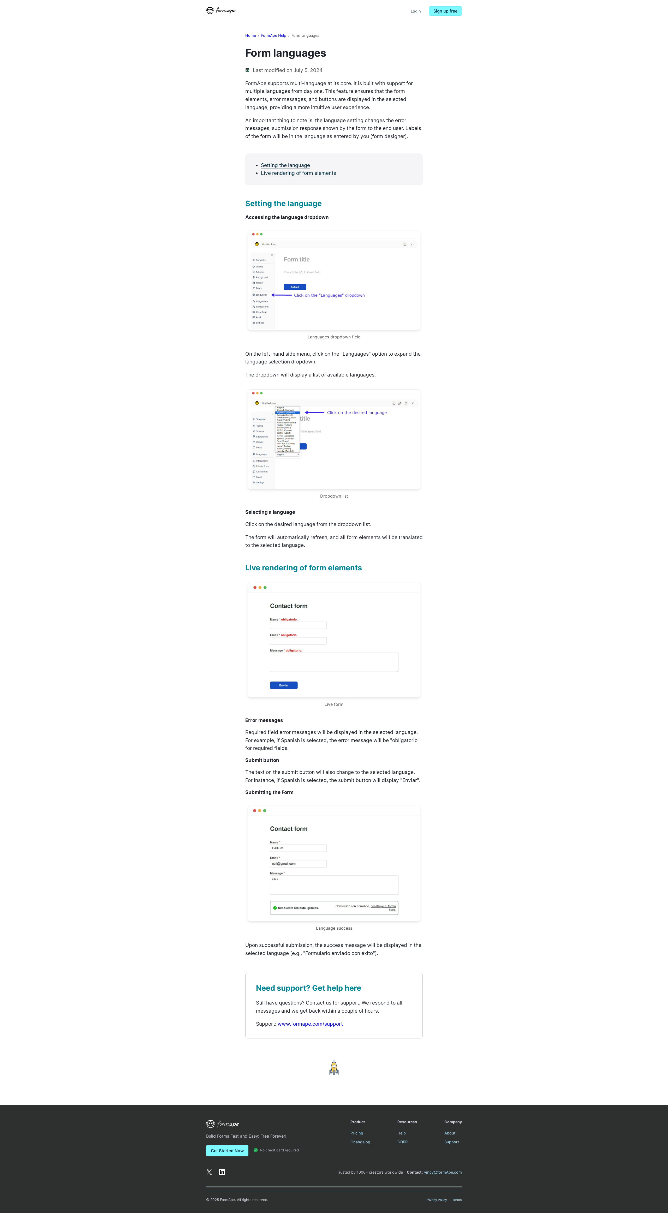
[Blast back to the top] (334, 1067)
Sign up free (445, 11)
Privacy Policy (436, 1200)
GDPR (402, 1142)
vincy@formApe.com (443, 1172)
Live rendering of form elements (298, 173)
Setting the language (285, 165)
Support (451, 1142)
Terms (457, 1200)
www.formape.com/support (310, 1024)
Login (416, 11)
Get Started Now (227, 1150)
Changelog (360, 1142)
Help (401, 1133)
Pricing (356, 1133)
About (449, 1133)
